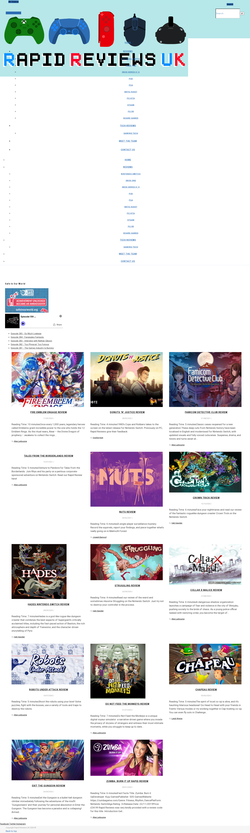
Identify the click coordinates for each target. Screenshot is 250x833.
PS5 (131, 79)
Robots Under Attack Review (48, 689)
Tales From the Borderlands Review (48, 455)
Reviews (128, 51)
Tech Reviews (128, 126)
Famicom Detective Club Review (206, 412)
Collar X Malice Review (206, 590)
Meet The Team (128, 141)
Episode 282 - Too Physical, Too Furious (30, 344)
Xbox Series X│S (131, 72)
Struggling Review (127, 585)
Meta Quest (130, 92)
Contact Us (128, 150)
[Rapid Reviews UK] (94, 68)
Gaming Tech (131, 133)
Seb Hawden (177, 523)
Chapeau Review (206, 689)
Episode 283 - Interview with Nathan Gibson (31, 340)
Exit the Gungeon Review (48, 785)
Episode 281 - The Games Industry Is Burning (32, 348)
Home (128, 42)
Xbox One (131, 65)
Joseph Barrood (99, 537)
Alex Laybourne (20, 441)
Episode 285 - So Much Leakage (26, 333)
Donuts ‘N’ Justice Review (127, 412)
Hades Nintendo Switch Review (48, 604)
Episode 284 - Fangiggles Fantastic (27, 337)
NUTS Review (127, 512)
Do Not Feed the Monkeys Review (127, 704)
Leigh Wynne (177, 718)
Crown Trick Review (206, 497)
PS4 (131, 85)
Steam (130, 105)
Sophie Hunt (98, 438)
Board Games (130, 118)
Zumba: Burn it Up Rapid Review (127, 781)
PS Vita (131, 98)
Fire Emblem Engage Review (48, 412)
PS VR (131, 111)
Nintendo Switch (131, 59)
